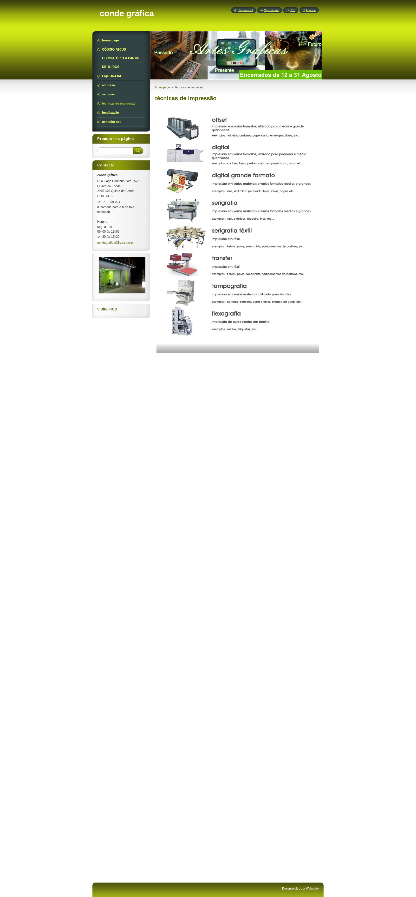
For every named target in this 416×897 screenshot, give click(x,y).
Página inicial (245, 10)
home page (162, 87)
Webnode (312, 888)
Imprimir (311, 10)
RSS (292, 10)
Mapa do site (271, 10)
